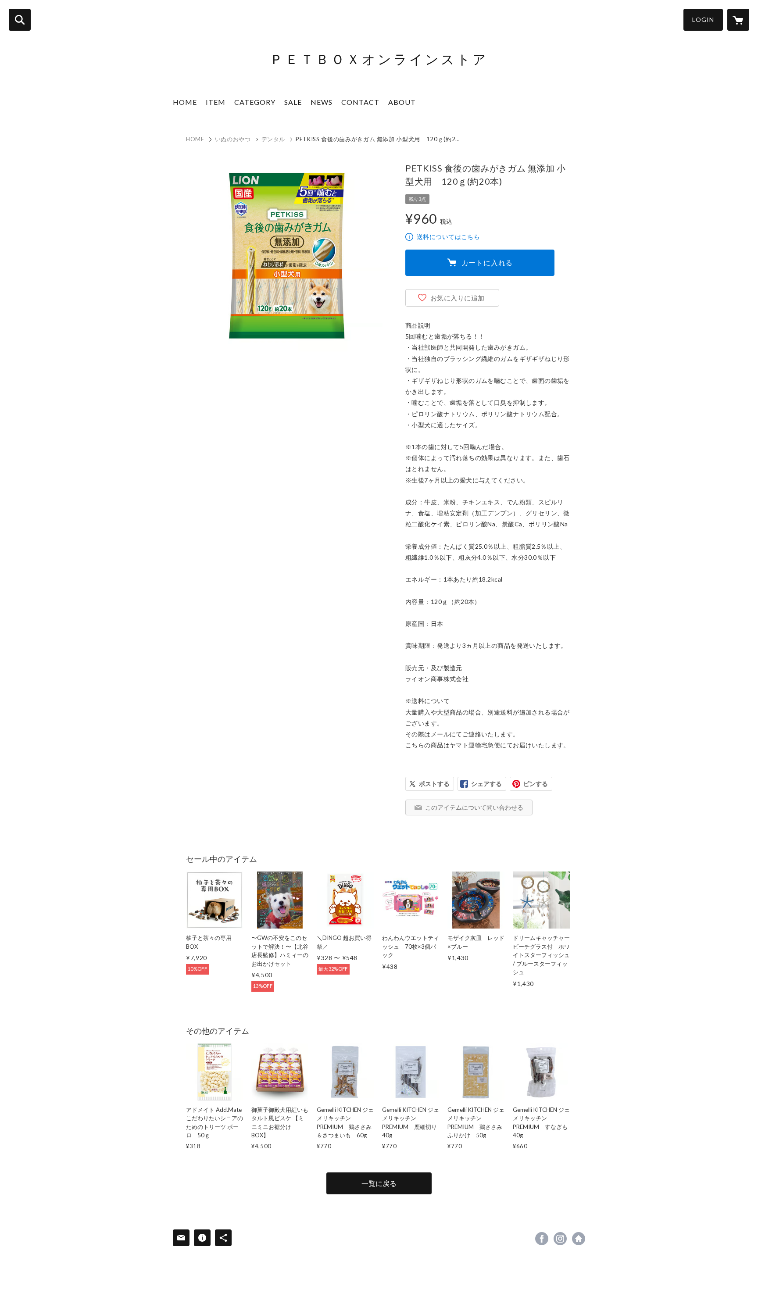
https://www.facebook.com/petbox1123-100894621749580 (541, 1238)
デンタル (273, 139)
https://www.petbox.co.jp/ (578, 1238)
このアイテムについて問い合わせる (474, 807)
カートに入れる (487, 262)
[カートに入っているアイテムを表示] (738, 20)
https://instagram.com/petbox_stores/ (560, 1238)
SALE (293, 102)
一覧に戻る (379, 1183)
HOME (185, 102)
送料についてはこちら (448, 236)
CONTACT (360, 102)
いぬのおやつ (233, 139)
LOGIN (703, 19)
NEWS (322, 102)
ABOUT (402, 102)
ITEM (215, 102)
